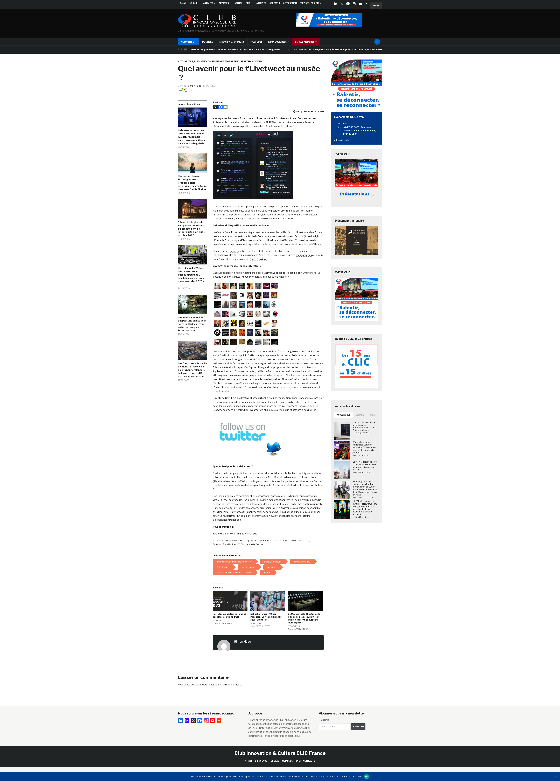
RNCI (248, 3)
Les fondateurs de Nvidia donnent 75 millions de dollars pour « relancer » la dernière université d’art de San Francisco (192, 370)
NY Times (290, 540)
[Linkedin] (187, 720)
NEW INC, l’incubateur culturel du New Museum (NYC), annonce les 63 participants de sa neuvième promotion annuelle (365, 508)
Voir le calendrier (341, 140)
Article (217, 533)
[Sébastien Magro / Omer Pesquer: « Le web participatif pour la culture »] (267, 601)
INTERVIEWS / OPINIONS (232, 41)
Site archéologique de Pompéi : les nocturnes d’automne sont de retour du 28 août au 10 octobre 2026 (191, 229)
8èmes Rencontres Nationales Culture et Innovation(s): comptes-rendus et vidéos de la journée (364, 447)
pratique (228, 485)
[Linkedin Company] (336, 4)
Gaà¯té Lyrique (258, 259)
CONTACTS (274, 3)
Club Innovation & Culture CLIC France (280, 753)
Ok (366, 776)
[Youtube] (360, 4)
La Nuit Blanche (272, 122)
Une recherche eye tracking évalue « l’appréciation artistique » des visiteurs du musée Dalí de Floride (318, 49)
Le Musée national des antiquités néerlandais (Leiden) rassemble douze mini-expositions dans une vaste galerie (191, 137)
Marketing (232, 61)
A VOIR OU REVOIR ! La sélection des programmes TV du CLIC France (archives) (365, 426)
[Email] (225, 107)
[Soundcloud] (366, 4)
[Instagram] (354, 4)
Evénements (202, 61)
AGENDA (238, 3)
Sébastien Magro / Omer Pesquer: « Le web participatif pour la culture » (266, 617)
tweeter (234, 251)
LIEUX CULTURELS (277, 41)
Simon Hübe (194, 85)
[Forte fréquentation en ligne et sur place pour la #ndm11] (230, 601)
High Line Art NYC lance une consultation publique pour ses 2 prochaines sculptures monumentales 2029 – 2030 (191, 276)
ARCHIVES (261, 3)
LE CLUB (193, 3)
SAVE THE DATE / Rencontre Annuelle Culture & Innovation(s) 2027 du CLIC (359, 130)
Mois (372, 415)
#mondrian (307, 232)
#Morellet (288, 240)
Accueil (183, 3)
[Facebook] (348, 4)
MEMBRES (224, 3)
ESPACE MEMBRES (305, 41)
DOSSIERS (207, 41)
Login (376, 6)
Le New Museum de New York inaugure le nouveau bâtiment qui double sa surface (365, 466)
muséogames (304, 255)
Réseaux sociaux (251, 61)
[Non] (556, 776)
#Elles (243, 240)
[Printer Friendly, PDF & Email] (186, 90)
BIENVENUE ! (261, 761)
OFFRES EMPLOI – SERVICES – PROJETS (301, 3)
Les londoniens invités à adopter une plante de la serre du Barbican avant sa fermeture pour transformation (192, 324)
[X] (342, 4)
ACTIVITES (208, 3)
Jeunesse (218, 61)
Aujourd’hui (343, 415)
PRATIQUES (256, 41)
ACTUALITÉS (187, 41)
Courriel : (324, 720)
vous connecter (200, 684)
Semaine (360, 415)
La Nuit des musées (247, 122)
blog (255, 383)
